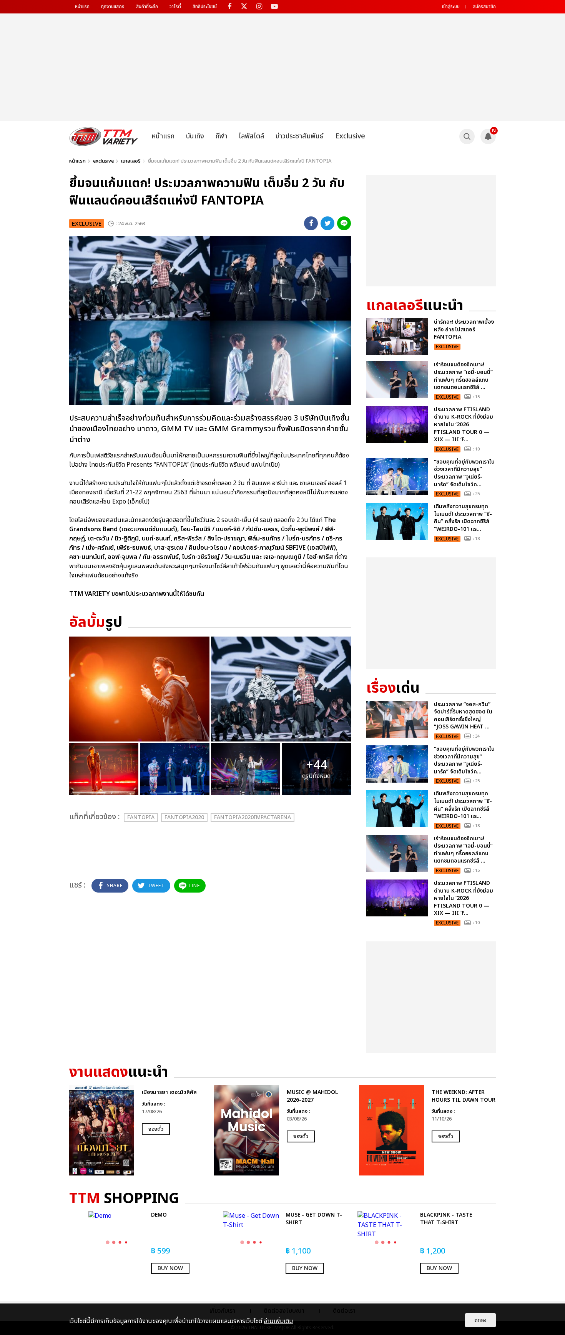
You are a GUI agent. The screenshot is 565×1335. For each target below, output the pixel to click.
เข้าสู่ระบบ (451, 6)
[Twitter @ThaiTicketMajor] (244, 6)
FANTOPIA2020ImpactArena (252, 817)
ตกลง (480, 1320)
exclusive (103, 161)
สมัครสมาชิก (484, 6)
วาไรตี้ (175, 6)
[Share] (311, 223)
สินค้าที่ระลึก (147, 6)
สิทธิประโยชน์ (205, 6)
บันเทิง (195, 136)
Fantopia (141, 817)
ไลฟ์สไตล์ (251, 136)
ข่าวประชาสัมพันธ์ (300, 136)
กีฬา (221, 136)
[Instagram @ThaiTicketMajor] (259, 6)
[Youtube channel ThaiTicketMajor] (274, 6)
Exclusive (350, 136)
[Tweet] (327, 223)
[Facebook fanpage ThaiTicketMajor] (229, 6)
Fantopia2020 (184, 817)
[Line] (344, 223)
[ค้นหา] (467, 136)
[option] (137, 1130)
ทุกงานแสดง (113, 6)
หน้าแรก (82, 6)
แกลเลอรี (131, 161)
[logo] (103, 136)
